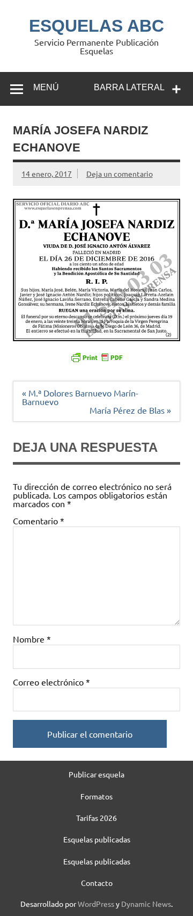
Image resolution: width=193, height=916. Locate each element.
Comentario (38, 520)
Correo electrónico (51, 681)
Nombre (32, 638)
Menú (46, 87)
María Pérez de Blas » (130, 410)
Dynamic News (146, 903)
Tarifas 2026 (96, 817)
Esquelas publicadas (96, 839)
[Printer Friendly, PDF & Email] (96, 357)
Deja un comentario (119, 173)
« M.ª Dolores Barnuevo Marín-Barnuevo (80, 397)
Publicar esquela (96, 774)
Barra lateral (129, 87)
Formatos (96, 796)
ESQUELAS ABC (96, 25)
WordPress (96, 903)
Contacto (97, 882)
